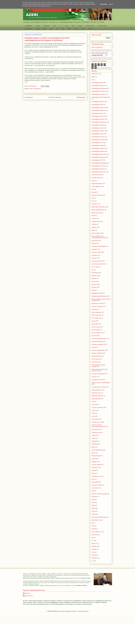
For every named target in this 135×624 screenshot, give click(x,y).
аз (92, 79)
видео (80, 25)
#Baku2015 (95, 73)
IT (92, 540)
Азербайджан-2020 (97, 82)
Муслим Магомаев (97, 341)
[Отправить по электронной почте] (41, 86)
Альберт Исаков (96, 177)
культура (94, 284)
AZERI (93, 514)
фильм (94, 458)
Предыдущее (81, 97)
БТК (93, 201)
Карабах (94, 275)
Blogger (87, 611)
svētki (44, 28)
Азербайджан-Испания (98, 116)
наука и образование (35, 88)
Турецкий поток (96, 432)
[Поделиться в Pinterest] (48, 86)
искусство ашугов (97, 261)
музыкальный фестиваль (99, 338)
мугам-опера (95, 329)
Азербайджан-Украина (98, 151)
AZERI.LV (27, 593)
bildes (69, 28)
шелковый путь (96, 476)
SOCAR (94, 546)
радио (66, 25)
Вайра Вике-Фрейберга (99, 207)
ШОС (93, 479)
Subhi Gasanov (29, 595)
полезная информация (99, 373)
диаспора (94, 240)
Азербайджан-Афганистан (99, 88)
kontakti (90, 28)
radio (63, 28)
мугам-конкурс (96, 327)
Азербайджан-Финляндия (99, 154)
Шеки (93, 473)
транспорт (95, 429)
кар (93, 270)
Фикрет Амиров (96, 455)
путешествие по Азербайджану (101, 382)
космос (94, 281)
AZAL (93, 511)
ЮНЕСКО (94, 496)
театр (93, 416)
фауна (94, 453)
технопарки (95, 419)
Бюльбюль (95, 204)
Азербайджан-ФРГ (97, 160)
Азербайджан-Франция (99, 157)
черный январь (96, 464)
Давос (93, 230)
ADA (93, 499)
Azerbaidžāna (28, 28)
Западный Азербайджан (99, 246)
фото (73, 25)
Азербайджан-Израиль (98, 110)
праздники (46, 25)
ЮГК (93, 491)
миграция (94, 309)
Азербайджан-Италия (98, 119)
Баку (93, 192)
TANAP (94, 549)
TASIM (93, 555)
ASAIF (93, 505)
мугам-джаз (95, 324)
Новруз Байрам (96, 356)
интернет (94, 258)
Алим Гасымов (96, 174)
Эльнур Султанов (97, 485)
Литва (93, 290)
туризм (94, 435)
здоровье (94, 249)
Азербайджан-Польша (98, 136)
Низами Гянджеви (97, 353)
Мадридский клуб (97, 293)
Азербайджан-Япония (98, 169)
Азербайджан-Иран (97, 113)
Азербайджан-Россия (98, 139)
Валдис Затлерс (96, 212)
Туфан (94, 438)
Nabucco (94, 543)
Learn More (103, 4)
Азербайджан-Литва (98, 133)
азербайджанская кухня (99, 172)
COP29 (94, 529)
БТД (93, 198)
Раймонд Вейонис (97, 390)
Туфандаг (94, 441)
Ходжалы (94, 461)
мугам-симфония (97, 332)
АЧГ (93, 189)
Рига (93, 401)
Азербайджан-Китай (98, 128)
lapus (83, 28)
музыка (94, 335)
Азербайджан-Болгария (99, 94)
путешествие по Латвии (99, 387)
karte (51, 28)
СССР (93, 413)
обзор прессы (96, 359)
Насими (94, 347)
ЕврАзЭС (94, 243)
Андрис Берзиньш (97, 183)
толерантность (96, 422)
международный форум (99, 296)
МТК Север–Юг (96, 318)
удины (93, 447)
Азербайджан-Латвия (98, 131)
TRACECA (95, 558)
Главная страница (54, 97)
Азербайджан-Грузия (98, 101)
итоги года (95, 267)
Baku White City (96, 520)
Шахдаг (94, 470)
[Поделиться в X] (45, 86)
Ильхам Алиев (96, 252)
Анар (93, 180)
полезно (94, 376)
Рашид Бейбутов (97, 398)
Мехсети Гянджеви (97, 306)
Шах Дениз (95, 467)
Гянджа (94, 227)
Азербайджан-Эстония (98, 166)
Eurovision (95, 534)
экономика (95, 482)
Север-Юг (95, 404)
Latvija (37, 28)
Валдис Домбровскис (98, 209)
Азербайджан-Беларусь (99, 91)
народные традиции (98, 344)
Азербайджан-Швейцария (99, 163)
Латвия (38, 25)
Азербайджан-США (97, 145)
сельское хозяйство (97, 407)
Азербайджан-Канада (98, 125)
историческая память (98, 264)
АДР (93, 76)
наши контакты (102, 25)
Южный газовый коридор (99, 493)
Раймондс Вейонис (97, 395)
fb (92, 537)
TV (60, 25)
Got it (111, 4)
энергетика (95, 488)
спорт (93, 410)
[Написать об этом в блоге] (43, 86)
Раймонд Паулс (96, 393)
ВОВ (93, 215)
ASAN (93, 508)
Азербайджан (28, 25)
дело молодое (96, 233)
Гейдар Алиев (96, 221)
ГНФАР (94, 224)
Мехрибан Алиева (97, 303)
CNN (93, 526)
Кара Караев (95, 272)
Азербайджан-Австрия (98, 85)
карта (54, 25)
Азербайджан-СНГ (97, 142)
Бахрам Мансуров (97, 195)
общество (94, 362)
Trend (26, 82)
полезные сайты (90, 25)
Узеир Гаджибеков (97, 450)
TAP (93, 552)
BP (92, 523)
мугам (93, 321)
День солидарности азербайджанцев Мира (98, 236)
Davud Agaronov (96, 531)
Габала (94, 218)
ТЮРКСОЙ (95, 444)
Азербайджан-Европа (98, 107)
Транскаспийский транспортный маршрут (99, 425)
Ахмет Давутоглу (97, 186)
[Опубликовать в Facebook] (47, 86)
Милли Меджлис (96, 312)
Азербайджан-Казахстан (99, 122)
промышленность (97, 379)
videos (76, 28)
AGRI (93, 502)
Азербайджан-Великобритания (101, 97)
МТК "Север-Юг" (96, 315)
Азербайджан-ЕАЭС (98, 104)
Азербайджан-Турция (98, 148)
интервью (94, 255)
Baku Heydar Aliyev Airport (99, 517)
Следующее (29, 97)
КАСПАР (94, 278)
